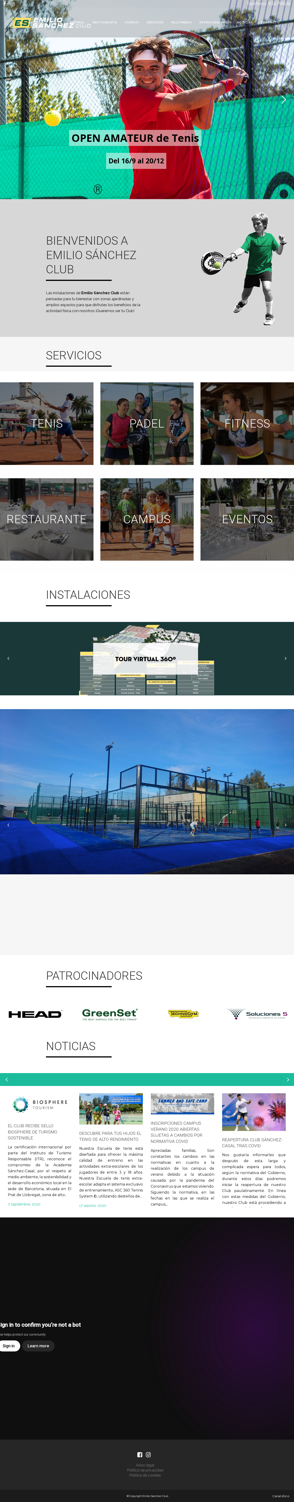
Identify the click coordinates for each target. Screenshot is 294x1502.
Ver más (47, 423)
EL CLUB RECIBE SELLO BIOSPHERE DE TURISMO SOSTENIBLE (32, 1131)
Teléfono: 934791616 (269, 3)
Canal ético (280, 1496)
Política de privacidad (145, 1470)
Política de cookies (145, 1475)
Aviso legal (145, 1465)
